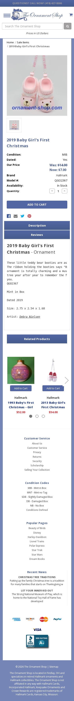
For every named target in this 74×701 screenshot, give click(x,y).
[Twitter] (22, 216)
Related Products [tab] (37, 339)
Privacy (37, 452)
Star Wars (37, 554)
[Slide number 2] (37, 416)
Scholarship (37, 465)
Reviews (37, 235)
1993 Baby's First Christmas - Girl (21, 405)
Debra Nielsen (30, 316)
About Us (37, 443)
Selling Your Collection (37, 469)
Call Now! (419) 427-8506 (37, 3)
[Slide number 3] (43, 416)
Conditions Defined (37, 510)
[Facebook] (9, 216)
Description (37, 225)
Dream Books (37, 559)
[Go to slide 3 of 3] (8, 380)
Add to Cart (20, 388)
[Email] (16, 216)
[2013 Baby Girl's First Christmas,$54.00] (53, 370)
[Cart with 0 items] (71, 15)
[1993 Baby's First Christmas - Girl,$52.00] (20, 370)
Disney (37, 532)
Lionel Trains (37, 541)
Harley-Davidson (37, 537)
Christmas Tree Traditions (36, 577)
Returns (37, 456)
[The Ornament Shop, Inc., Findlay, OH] (37, 642)
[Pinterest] (29, 216)
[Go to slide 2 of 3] (66, 380)
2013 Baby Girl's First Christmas (53, 405)
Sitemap (53, 666)
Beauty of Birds (37, 528)
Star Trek (37, 550)
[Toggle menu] (5, 15)
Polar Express (37, 545)
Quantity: (13, 191)
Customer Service (37, 448)
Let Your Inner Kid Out (37, 590)
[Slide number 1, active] (30, 416)
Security (37, 461)
